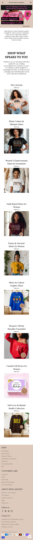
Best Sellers (5, 451)
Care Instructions (7, 484)
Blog (3, 500)
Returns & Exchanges (8, 482)
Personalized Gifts (7, 464)
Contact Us (5, 474)
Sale (3, 466)
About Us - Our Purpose (9, 492)
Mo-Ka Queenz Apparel (16, 2)
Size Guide (5, 479)
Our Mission (5, 495)
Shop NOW (27, 26)
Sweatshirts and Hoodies (9, 459)
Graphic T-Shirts (7, 456)
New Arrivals (5, 453)
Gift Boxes (5, 461)
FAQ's (3, 477)
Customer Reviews (7, 498)
